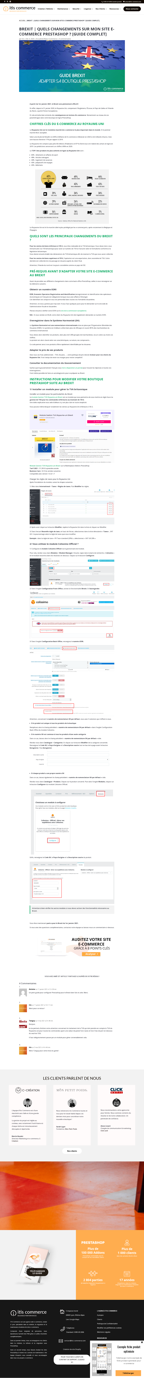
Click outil (104, 1131)
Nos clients (72, 1151)
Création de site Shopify (72, 1349)
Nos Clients (100, 9)
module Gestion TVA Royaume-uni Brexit (47, 397)
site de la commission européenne (73, 311)
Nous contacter (132, 9)
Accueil (22, 20)
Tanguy (32, 1021)
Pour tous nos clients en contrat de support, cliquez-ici (72, 1359)
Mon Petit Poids (71, 1129)
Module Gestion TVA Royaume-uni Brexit (45, 466)
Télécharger (128, 1373)
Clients (99, 1319)
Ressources (114, 9)
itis (23, 39)
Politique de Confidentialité (107, 1324)
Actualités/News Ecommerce (46, 39)
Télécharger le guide (37, 1272)
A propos (100, 1315)
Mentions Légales (103, 1332)
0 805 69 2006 (107, 1)
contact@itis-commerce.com (75, 1341)
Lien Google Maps (72, 1319)
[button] (129, 1349)
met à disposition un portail (72, 368)
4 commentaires (65, 39)
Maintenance (62, 9)
